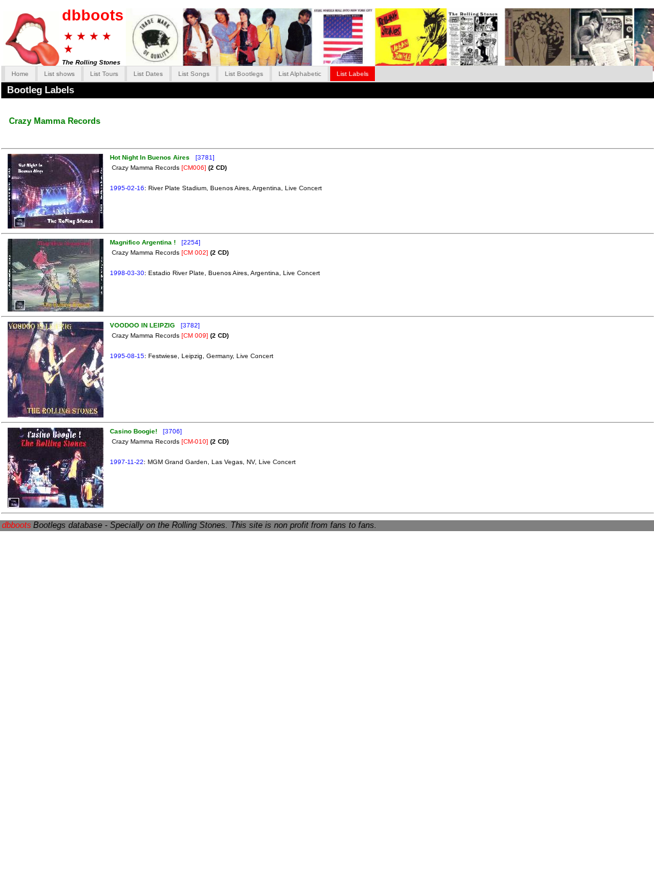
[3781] (204, 157)
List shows (59, 73)
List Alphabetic (299, 73)
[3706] (171, 431)
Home (20, 73)
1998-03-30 (127, 272)
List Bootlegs (244, 73)
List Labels (353, 73)
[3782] (189, 325)
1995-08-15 (127, 355)
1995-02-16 (127, 188)
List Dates (148, 73)
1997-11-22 (127, 461)
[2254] (190, 242)
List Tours (104, 73)
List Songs (193, 73)
